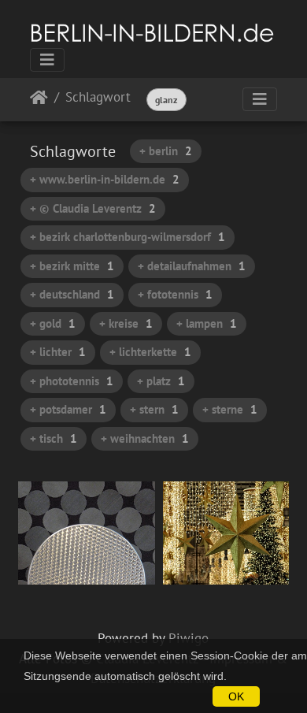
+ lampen (206, 323)
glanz (166, 100)
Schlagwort (98, 98)
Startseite (39, 100)
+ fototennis (175, 294)
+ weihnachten (145, 438)
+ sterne (229, 409)
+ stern (154, 409)
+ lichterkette (150, 351)
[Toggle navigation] (47, 60)
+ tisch (53, 438)
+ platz (161, 380)
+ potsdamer (68, 409)
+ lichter (58, 351)
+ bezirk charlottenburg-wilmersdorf (127, 236)
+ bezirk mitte (72, 265)
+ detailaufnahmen (192, 265)
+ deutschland (72, 294)
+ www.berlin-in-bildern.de (104, 179)
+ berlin (165, 150)
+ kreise (126, 323)
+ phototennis (71, 380)
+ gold (53, 323)
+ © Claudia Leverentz (93, 208)
